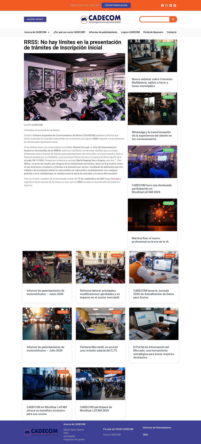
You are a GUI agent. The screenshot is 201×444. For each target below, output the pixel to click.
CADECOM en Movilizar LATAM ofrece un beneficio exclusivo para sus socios (47, 410)
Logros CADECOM (130, 32)
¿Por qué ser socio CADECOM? (69, 32)
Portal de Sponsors (153, 32)
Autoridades (69, 436)
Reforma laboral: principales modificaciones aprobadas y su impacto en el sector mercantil (100, 294)
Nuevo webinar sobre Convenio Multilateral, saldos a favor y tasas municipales (152, 83)
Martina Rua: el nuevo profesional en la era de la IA (150, 240)
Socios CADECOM (112, 434)
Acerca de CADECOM (35, 32)
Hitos (66, 433)
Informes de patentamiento (103, 32)
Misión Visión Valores (74, 429)
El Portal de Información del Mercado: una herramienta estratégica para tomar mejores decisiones (153, 352)
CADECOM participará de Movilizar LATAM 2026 (96, 408)
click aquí (114, 178)
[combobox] (154, 19)
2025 (145, 434)
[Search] (173, 19)
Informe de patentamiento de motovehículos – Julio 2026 (45, 348)
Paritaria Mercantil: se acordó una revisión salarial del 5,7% (99, 348)
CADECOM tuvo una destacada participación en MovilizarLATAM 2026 (152, 189)
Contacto (172, 32)
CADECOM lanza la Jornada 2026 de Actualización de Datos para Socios (153, 294)
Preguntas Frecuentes (74, 439)
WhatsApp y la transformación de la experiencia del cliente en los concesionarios (152, 136)
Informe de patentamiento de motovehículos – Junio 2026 (45, 292)
